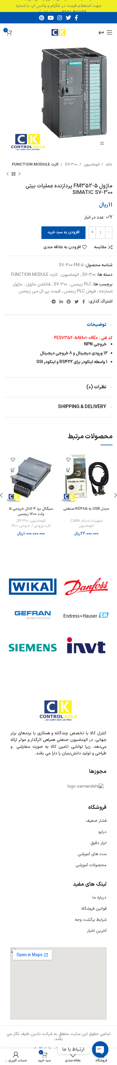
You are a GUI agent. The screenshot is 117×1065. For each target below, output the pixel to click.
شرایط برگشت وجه (90, 920)
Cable (75, 521)
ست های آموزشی (92, 854)
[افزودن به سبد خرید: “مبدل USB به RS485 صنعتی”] (68, 470)
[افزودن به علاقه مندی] (68, 460)
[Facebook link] (76, 17)
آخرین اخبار (96, 931)
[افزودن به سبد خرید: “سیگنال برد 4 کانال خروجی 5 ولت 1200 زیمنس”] (13, 470)
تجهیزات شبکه (92, 521)
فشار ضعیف (96, 821)
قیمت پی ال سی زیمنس (39, 291)
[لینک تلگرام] (54, 302)
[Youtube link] (51, 17)
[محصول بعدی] (7, 174)
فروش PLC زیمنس (80, 291)
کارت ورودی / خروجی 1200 (31, 526)
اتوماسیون (91, 165)
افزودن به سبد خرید (63, 232)
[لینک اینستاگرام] (60, 17)
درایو (102, 832)
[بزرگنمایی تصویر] (102, 143)
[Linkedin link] (61, 302)
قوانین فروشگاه (93, 908)
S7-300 (71, 165)
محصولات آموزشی (91, 865)
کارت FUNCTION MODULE (35, 165)
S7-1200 (23, 521)
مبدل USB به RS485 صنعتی (86, 509)
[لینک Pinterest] (41, 17)
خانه (108, 165)
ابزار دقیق (98, 843)
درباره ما (99, 897)
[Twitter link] (68, 17)
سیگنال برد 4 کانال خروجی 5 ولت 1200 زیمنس (31, 511)
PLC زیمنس (81, 284)
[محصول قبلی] (19, 174)
